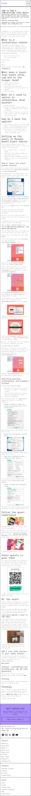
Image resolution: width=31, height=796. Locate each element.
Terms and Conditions (7, 789)
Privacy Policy (6, 787)
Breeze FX (4, 748)
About (3, 783)
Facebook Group (6, 775)
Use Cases (4, 773)
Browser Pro (5, 759)
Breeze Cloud (5, 750)
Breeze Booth (5, 745)
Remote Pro (4, 743)
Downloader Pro (6, 761)
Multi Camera (5, 756)
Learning (4, 771)
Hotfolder (4, 754)
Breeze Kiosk (5, 752)
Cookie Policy (5, 794)
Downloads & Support (7, 768)
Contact (3, 785)
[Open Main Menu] (28, 3)
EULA (2, 791)
